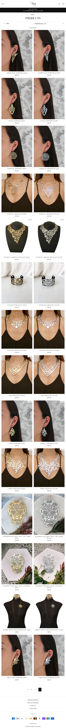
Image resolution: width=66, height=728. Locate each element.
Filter (7, 24)
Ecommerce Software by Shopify (33, 726)
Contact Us (33, 705)
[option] (33, 10)
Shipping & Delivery (33, 700)
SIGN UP (33, 713)
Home (32, 14)
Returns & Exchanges (33, 703)
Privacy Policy (33, 708)
